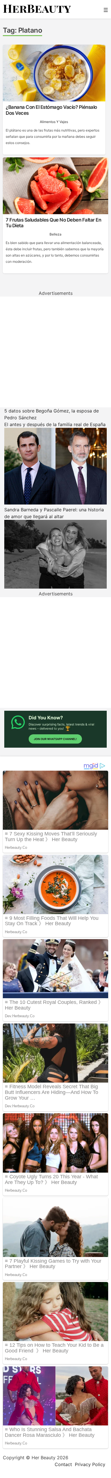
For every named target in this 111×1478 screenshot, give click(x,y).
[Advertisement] (55, 352)
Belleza (55, 234)
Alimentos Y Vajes (54, 122)
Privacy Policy (90, 1464)
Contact (63, 1464)
